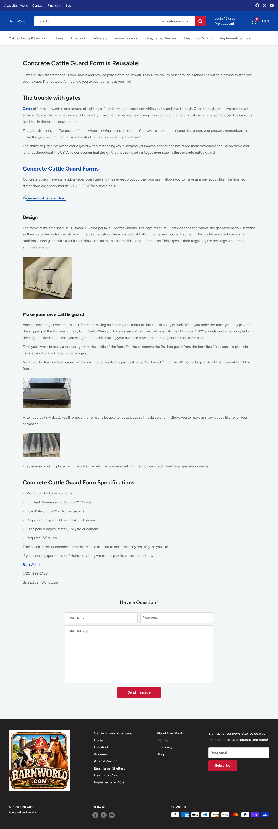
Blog (68, 5)
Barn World (31, 565)
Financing (54, 5)
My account (225, 23)
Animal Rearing (126, 38)
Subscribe (223, 765)
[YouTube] (272, 5)
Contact (37, 5)
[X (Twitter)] (264, 5)
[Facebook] (257, 5)
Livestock (78, 38)
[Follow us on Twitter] (104, 815)
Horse (58, 38)
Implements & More (235, 38)
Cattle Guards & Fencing (28, 38)
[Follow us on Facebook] (95, 815)
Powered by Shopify (22, 812)
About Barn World (16, 5)
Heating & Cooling (198, 38)
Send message (139, 692)
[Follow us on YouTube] (112, 815)
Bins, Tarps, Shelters (161, 38)
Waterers (100, 38)
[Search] (200, 21)
